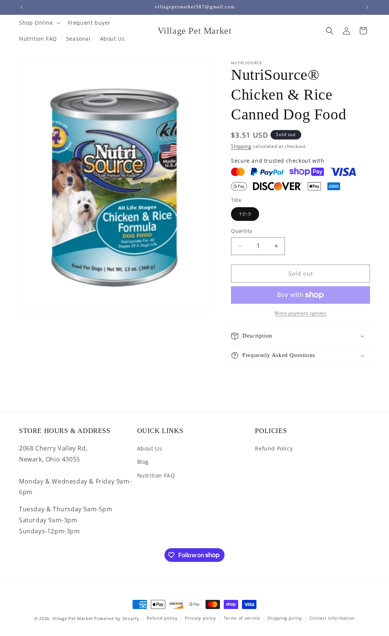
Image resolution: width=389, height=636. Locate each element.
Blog (143, 461)
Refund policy (162, 618)
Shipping (241, 146)
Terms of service (242, 618)
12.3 (249, 215)
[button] (38, 23)
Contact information (332, 618)
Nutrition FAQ (156, 475)
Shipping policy (284, 618)
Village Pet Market (72, 618)
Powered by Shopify (116, 618)
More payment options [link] (300, 313)
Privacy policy (200, 618)
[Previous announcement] (21, 7)
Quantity (241, 230)
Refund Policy (274, 448)
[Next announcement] (367, 7)
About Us (149, 448)
